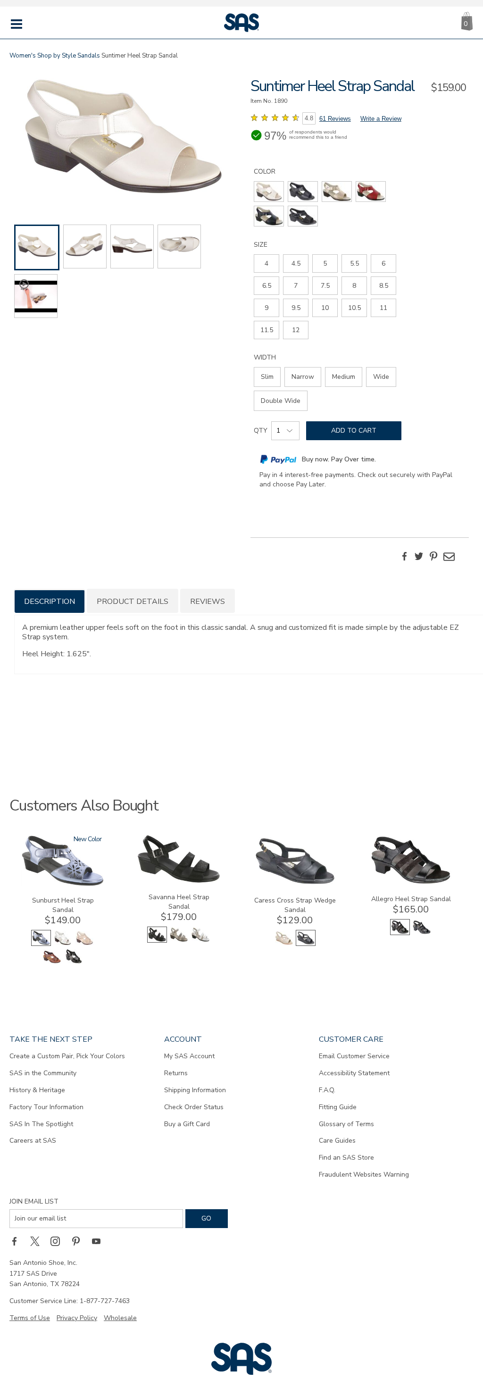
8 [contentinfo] (354, 285)
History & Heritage (37, 1090)
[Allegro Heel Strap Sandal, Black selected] (400, 932)
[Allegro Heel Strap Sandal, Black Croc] (422, 932)
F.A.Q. (327, 1090)
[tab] (49, 601)
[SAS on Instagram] (58, 1241)
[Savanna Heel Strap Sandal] (178, 881)
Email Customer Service (354, 1056)
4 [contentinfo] (266, 263)
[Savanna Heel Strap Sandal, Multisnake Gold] (179, 940)
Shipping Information (195, 1090)
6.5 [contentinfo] (266, 285)
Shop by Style (56, 55)
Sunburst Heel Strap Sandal (63, 905)
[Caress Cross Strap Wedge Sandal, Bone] (284, 943)
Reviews (207, 601)
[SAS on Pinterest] (79, 1241)
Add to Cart (353, 430)
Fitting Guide (338, 1107)
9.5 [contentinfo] (295, 307)
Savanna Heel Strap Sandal (179, 902)
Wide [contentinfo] (381, 376)
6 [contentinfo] (383, 263)
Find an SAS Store (346, 1157)
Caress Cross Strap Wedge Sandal (295, 905)
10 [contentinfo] (325, 307)
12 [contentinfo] (296, 330)
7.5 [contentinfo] (325, 285)
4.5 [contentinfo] (295, 263)
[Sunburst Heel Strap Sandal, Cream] (84, 943)
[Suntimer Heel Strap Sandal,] (123, 138)
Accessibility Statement (354, 1073)
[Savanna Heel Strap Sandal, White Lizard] (200, 940)
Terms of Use (29, 1317)
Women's (22, 55)
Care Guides (337, 1140)
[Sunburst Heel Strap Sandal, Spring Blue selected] (41, 943)
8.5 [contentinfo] (383, 285)
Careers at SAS (32, 1140)
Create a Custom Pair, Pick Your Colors (67, 1056)
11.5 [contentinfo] (266, 330)
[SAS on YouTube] (100, 1241)
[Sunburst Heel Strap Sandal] (62, 884)
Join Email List (33, 1201)
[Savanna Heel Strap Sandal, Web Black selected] (157, 940)
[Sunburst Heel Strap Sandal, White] (63, 943)
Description (49, 601)
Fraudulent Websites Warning (364, 1174)
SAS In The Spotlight (41, 1124)
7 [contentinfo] (296, 285)
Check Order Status (194, 1107)
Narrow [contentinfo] (302, 376)
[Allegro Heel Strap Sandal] (410, 882)
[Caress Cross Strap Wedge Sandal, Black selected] (306, 943)
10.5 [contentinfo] (354, 307)
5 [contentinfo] (325, 263)
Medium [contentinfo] (343, 376)
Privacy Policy (77, 1317)
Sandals (88, 55)
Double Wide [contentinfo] (280, 400)
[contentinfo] (269, 191)
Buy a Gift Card (187, 1124)
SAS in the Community (42, 1073)
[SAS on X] (38, 1241)
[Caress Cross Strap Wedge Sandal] (294, 884)
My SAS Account (189, 1056)
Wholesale (120, 1317)
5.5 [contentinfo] (354, 263)
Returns (176, 1073)
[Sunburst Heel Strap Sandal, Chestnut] (52, 962)
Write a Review (380, 118)
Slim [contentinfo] (267, 376)
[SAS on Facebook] (17, 1241)
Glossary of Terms (346, 1124)
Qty (260, 430)
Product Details (132, 601)
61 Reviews (335, 118)
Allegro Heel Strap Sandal (411, 899)
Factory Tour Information (46, 1107)
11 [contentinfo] (383, 307)
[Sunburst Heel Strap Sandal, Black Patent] (73, 962)
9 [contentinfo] (266, 307)
